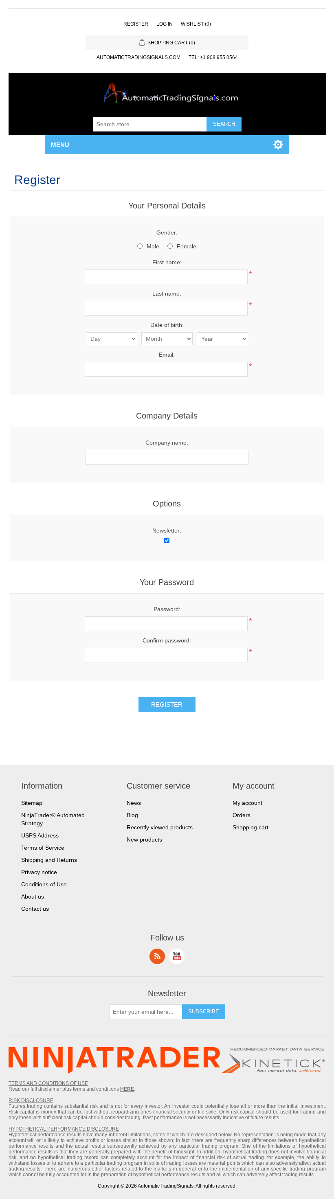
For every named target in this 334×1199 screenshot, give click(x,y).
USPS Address (40, 835)
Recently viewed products (160, 827)
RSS (157, 956)
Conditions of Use (44, 884)
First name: (167, 262)
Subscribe (203, 1011)
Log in (164, 24)
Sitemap (31, 803)
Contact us (35, 908)
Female (186, 246)
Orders (241, 815)
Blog (132, 815)
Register (135, 24)
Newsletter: (166, 530)
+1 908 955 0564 (219, 57)
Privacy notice (39, 872)
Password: (167, 609)
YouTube (177, 956)
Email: (167, 354)
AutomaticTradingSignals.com (138, 57)
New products (144, 839)
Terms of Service (42, 847)
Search (224, 124)
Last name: (166, 293)
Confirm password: (167, 640)
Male (153, 246)
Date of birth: (167, 325)
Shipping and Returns (49, 860)
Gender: (167, 232)
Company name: (166, 442)
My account (247, 803)
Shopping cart (250, 827)
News (134, 803)
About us (32, 896)
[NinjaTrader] (114, 1061)
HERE (127, 1089)
